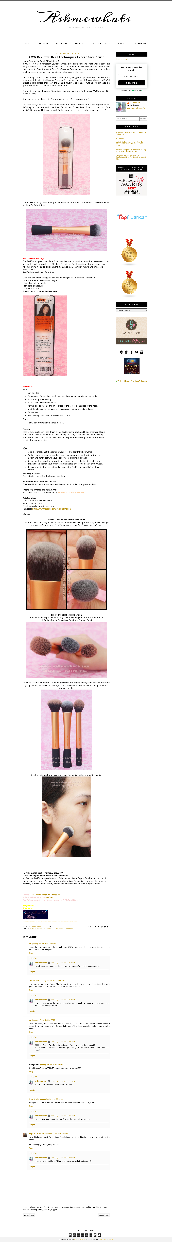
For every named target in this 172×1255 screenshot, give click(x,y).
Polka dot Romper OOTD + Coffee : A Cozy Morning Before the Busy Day (131, 150)
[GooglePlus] (127, 353)
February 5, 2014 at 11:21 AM (63, 1041)
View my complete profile (136, 108)
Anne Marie (34, 1099)
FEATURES (79, 43)
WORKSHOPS (140, 43)
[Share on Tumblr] (108, 926)
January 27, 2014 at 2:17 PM (43, 1020)
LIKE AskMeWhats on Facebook (44, 894)
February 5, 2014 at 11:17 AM (63, 962)
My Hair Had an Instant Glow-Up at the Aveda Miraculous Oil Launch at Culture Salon (130, 144)
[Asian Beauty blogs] (129, 266)
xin (30, 943)
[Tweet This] (98, 926)
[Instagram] (142, 353)
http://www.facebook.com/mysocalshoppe (51, 509)
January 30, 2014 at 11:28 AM (51, 1099)
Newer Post (29, 1215)
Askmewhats (86, 18)
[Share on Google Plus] (105, 926)
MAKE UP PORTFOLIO (101, 43)
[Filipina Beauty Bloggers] (129, 297)
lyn (30, 1020)
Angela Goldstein (36, 1133)
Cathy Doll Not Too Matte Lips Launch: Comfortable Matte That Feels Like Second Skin (131, 157)
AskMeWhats (41, 962)
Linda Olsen (34, 980)
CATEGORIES (61, 43)
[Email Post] (49, 926)
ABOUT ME (43, 43)
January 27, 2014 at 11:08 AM (44, 943)
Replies (34, 958)
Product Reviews (51, 928)
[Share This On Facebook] (96, 926)
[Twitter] (137, 353)
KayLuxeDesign (106, 1239)
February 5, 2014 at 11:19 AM (63, 999)
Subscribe (131, 83)
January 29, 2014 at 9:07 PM (51, 1064)
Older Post (104, 1215)
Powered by (126, 90)
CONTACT (122, 43)
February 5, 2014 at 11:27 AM (63, 1081)
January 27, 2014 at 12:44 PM (52, 980)
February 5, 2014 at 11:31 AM (63, 1115)
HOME (28, 43)
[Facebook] (132, 353)
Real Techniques (66, 928)
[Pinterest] (121, 353)
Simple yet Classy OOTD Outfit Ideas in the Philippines (131, 133)
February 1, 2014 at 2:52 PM (56, 1133)
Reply (31, 953)
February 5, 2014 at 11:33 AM (63, 1157)
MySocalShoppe (36, 928)
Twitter (49, 897)
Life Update (120, 138)
